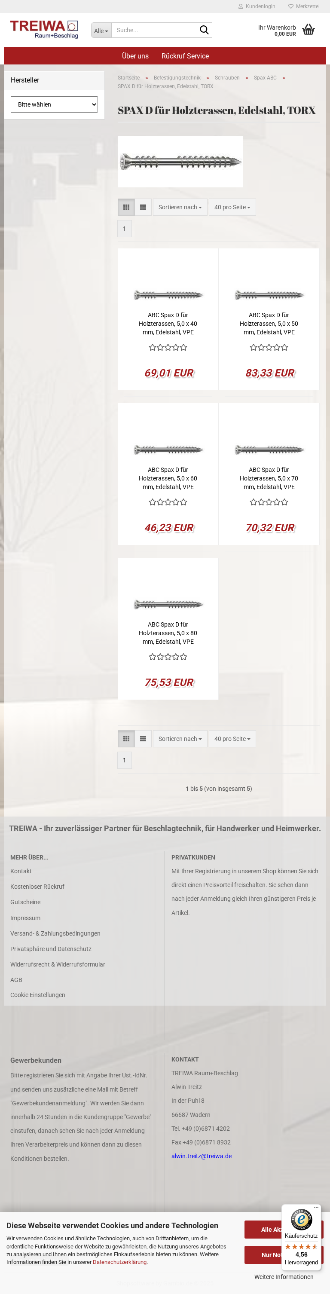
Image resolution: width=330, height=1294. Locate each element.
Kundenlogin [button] (259, 6)
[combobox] (180, 207)
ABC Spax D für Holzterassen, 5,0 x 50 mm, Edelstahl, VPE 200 (269, 324)
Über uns (135, 56)
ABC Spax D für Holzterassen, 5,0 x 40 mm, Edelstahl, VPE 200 (168, 324)
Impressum (25, 918)
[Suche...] (204, 30)
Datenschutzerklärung (120, 1262)
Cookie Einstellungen (37, 994)
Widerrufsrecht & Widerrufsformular (57, 964)
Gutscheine (25, 902)
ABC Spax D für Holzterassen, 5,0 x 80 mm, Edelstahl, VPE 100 (168, 633)
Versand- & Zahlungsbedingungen (55, 933)
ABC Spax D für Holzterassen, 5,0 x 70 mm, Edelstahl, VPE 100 (269, 478)
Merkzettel (306, 6)
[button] (126, 207)
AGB (16, 979)
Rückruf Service (185, 56)
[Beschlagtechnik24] (44, 30)
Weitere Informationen (284, 1276)
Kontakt (21, 871)
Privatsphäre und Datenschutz (51, 948)
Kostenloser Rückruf (37, 886)
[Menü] (316, 1209)
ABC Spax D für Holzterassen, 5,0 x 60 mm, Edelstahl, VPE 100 (168, 478)
